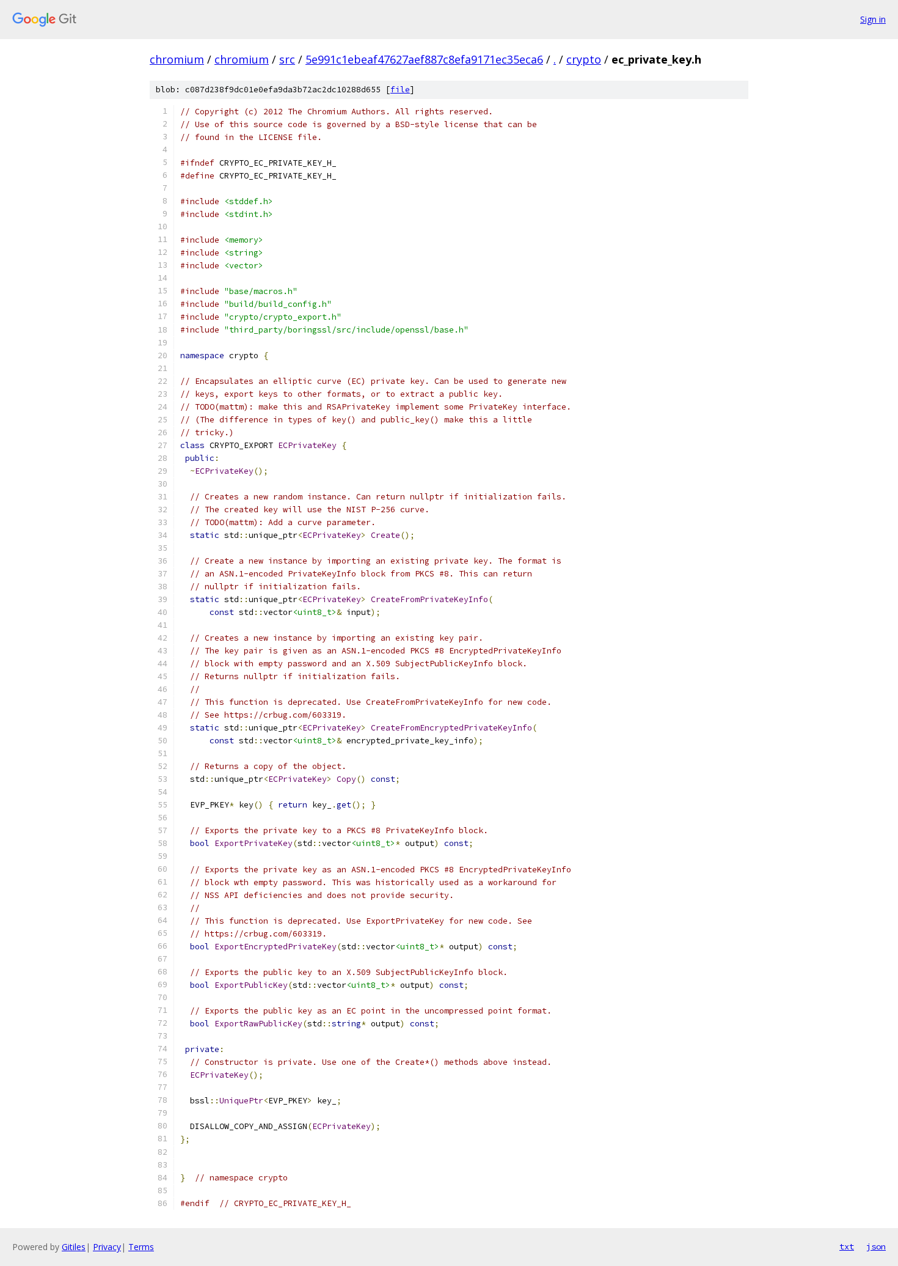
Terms (141, 1247)
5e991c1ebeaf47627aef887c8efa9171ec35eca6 (424, 59)
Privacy (107, 1247)
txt (846, 1246)
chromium (177, 59)
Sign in (873, 19)
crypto (583, 59)
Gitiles (74, 1247)
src (287, 59)
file (400, 89)
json (876, 1246)
